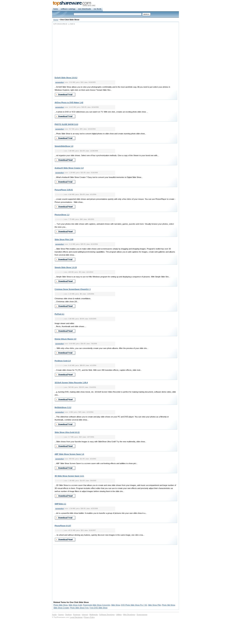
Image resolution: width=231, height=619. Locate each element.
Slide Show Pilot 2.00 (64, 239)
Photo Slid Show (168, 605)
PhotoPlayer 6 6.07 (63, 526)
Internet (85, 614)
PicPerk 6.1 (59, 314)
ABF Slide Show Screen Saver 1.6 (69, 454)
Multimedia (93, 614)
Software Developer (107, 614)
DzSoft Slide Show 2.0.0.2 (66, 78)
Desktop (68, 614)
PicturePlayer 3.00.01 (64, 190)
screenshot (59, 82)
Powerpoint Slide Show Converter (96, 605)
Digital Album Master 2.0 (65, 339)
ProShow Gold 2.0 (63, 361)
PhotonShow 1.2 (62, 215)
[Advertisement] (81, 49)
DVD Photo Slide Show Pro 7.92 (134, 605)
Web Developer (129, 614)
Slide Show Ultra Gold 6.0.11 (67, 432)
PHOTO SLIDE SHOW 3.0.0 (66, 124)
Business (76, 614)
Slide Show (115, 605)
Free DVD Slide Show (98, 608)
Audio (54, 614)
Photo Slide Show (60, 605)
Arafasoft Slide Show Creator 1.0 (69, 168)
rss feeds (97, 9)
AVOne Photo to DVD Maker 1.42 (69, 102)
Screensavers (142, 614)
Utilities (119, 614)
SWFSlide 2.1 (60, 504)
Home (55, 20)
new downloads (84, 9)
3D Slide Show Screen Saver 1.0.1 (69, 476)
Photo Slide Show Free (79, 608)
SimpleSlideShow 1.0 (64, 146)
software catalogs (68, 9)
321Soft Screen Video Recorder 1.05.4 (71, 383)
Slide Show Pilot (154, 605)
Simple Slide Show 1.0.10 (66, 267)
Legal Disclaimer (76, 617)
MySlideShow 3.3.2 (63, 407)
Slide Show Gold (75, 605)
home (55, 9)
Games (61, 614)
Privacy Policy (89, 617)
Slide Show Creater (61, 608)
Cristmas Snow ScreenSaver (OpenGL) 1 (73, 289)
